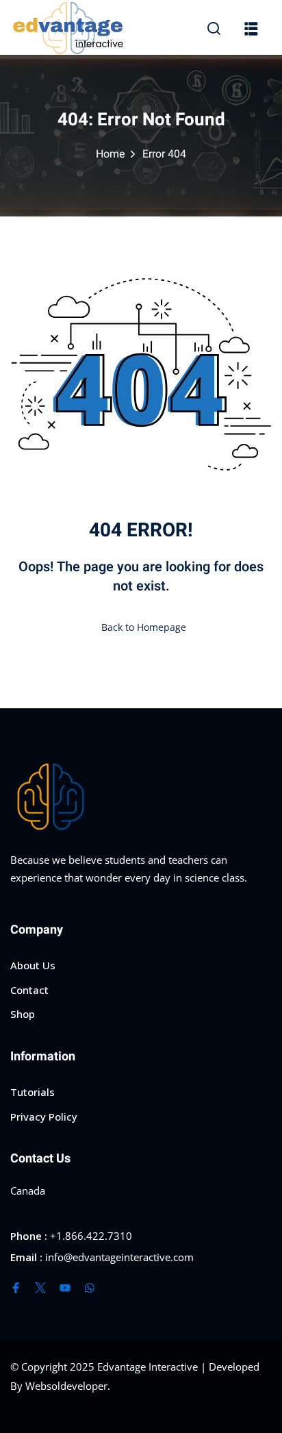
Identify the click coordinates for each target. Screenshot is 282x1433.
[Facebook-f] (15, 1287)
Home (110, 154)
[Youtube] (65, 1287)
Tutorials (32, 1092)
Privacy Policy (43, 1116)
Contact (29, 990)
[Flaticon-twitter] (40, 1287)
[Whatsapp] (89, 1287)
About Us (32, 965)
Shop (22, 1014)
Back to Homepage (143, 627)
